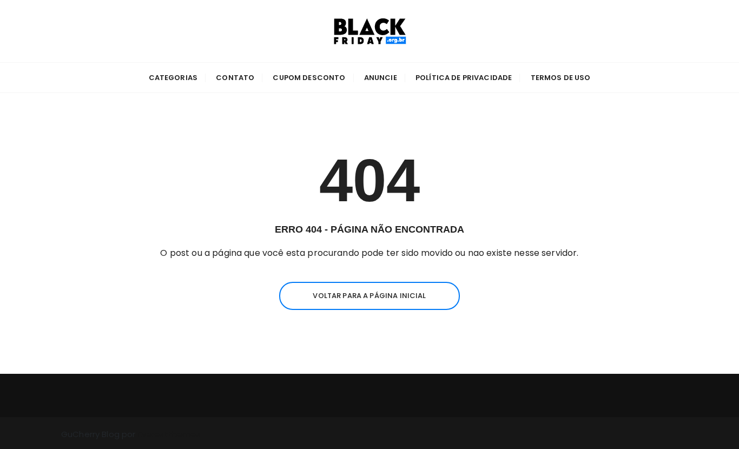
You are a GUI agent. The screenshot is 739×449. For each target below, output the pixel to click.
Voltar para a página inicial (369, 295)
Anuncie (380, 77)
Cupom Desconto (309, 77)
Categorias (173, 77)
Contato (235, 77)
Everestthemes (169, 434)
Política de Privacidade (463, 77)
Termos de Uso (561, 77)
